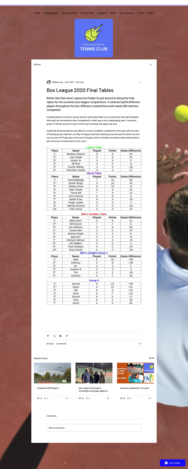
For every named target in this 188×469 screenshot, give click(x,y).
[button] (151, 65)
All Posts (37, 64)
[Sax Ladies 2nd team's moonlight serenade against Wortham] (94, 373)
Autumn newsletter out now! (134, 388)
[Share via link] (66, 336)
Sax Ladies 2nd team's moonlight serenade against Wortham (93, 389)
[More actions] (139, 82)
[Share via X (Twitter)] (54, 336)
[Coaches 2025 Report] (52, 373)
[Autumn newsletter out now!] (135, 373)
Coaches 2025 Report (48, 388)
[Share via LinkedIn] (60, 336)
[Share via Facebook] (48, 336)
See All (151, 358)
